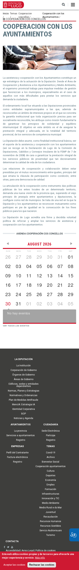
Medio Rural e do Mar (50, 507)
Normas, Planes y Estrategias (23, 390)
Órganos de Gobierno (23, 374)
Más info (40, 557)
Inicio (6, 13)
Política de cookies (45, 550)
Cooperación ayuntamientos (50, 466)
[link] (4, 547)
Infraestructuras (50, 493)
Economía (50, 480)
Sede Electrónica (51, 431)
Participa (50, 435)
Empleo (50, 484)
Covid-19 (50, 452)
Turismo (50, 535)
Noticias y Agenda (23, 418)
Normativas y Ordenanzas (23, 395)
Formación (50, 489)
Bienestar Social (50, 461)
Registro (20, 440)
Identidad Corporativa (23, 409)
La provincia (20, 431)
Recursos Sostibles (50, 526)
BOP (23, 413)
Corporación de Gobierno (24, 370)
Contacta (12, 541)
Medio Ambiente (50, 503)
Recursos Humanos (50, 521)
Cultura (50, 471)
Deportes (50, 475)
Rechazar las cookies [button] (41, 565)
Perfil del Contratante (17, 452)
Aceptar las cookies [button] (14, 564)
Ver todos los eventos (16, 326)
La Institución (23, 365)
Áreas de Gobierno (23, 379)
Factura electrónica (17, 457)
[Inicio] (13, 4)
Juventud (51, 512)
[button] (63, 4)
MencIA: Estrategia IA (23, 404)
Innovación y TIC (50, 498)
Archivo (51, 457)
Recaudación (51, 516)
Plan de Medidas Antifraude (23, 400)
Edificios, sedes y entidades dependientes (24, 385)
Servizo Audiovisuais (51, 530)
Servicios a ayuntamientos (20, 435)
